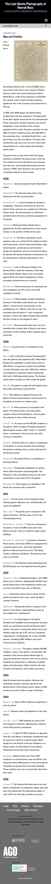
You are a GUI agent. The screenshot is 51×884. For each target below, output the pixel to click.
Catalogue (38, 805)
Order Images (13, 809)
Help (15, 805)
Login (6, 805)
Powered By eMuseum (25, 878)
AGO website (30, 809)
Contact (25, 805)
